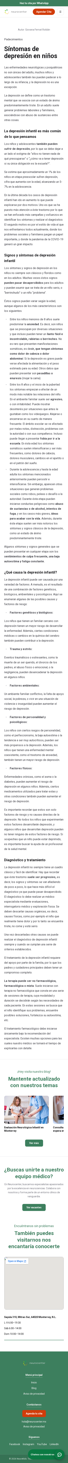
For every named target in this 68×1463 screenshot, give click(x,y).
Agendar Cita (43, 11)
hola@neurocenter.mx (34, 1421)
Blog (34, 1388)
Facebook (14, 1444)
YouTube (42, 1444)
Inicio (34, 1382)
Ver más (34, 1143)
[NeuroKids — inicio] (15, 12)
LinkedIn (54, 1444)
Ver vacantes (34, 1207)
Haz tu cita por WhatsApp (34, 3)
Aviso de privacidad (34, 1393)
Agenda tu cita (34, 1413)
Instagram (28, 1444)
